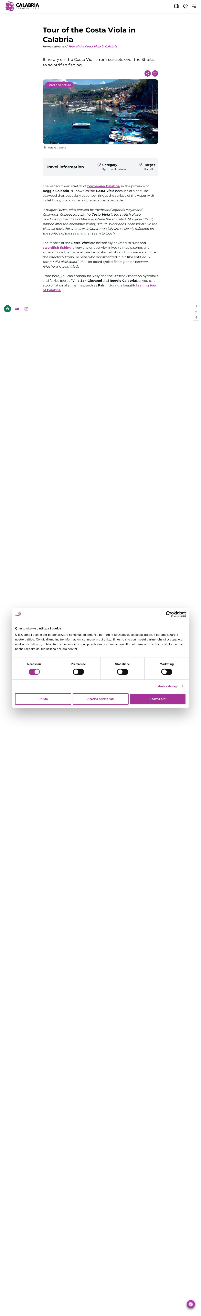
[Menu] (194, 6)
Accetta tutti (157, 699)
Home (47, 46)
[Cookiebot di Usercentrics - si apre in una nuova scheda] (169, 614)
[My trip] (185, 6)
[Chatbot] (190, 1304)
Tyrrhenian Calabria (103, 186)
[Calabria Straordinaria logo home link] (22, 6)
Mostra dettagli (167, 686)
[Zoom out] (196, 312)
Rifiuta (43, 699)
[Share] (147, 73)
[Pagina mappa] (176, 6)
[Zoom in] (196, 306)
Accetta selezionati (100, 699)
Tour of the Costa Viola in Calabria (92, 46)
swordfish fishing (57, 247)
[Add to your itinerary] (155, 73)
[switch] (78, 672)
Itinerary (60, 46)
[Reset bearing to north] (196, 317)
